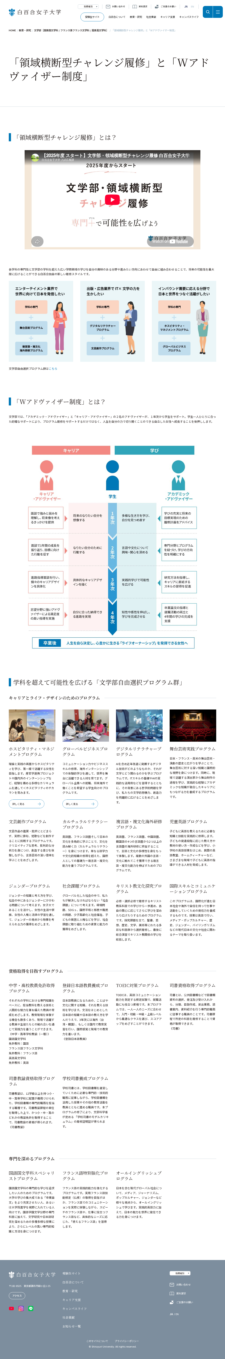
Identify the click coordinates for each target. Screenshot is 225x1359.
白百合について (117, 17)
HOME (12, 30)
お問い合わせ (118, 6)
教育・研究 (136, 17)
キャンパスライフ (189, 17)
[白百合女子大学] (35, 12)
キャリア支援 (167, 17)
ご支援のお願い (168, 6)
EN (192, 6)
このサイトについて (97, 1341)
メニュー (218, 12)
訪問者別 (88, 6)
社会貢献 (151, 17)
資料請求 (143, 6)
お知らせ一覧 (71, 1326)
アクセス (17, 1295)
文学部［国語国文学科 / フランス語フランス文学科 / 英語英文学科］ (71, 30)
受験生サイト (92, 17)
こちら (53, 368)
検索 (208, 12)
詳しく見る (18, 804)
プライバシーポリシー (127, 1341)
